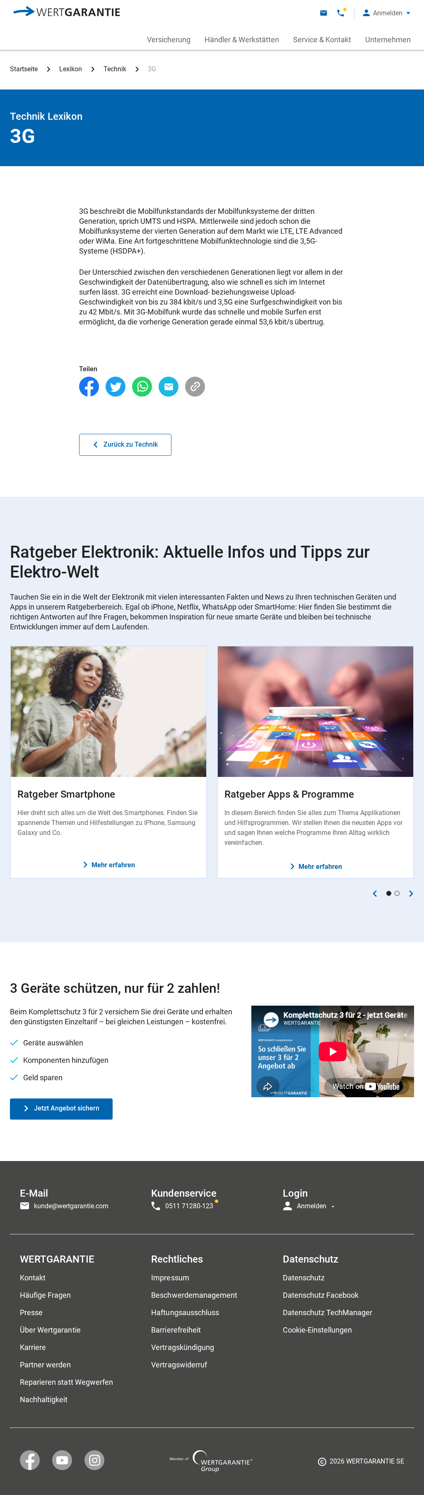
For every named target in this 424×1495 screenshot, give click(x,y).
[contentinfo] (361, 1464)
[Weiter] (411, 893)
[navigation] (212, 1197)
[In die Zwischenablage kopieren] (195, 387)
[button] (387, 13)
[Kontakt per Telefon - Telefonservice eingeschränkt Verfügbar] (340, 13)
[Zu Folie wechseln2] (397, 893)
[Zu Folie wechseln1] (388, 893)
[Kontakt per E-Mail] (323, 13)
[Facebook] (89, 387)
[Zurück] (375, 893)
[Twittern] (115, 387)
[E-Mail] (168, 387)
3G (152, 69)
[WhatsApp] (142, 387)
